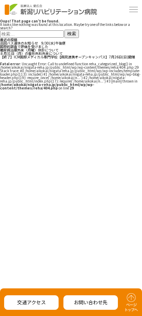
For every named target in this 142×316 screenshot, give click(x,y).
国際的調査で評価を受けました (24, 46)
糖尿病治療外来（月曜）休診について (29, 49)
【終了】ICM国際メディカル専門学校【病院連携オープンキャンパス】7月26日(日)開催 (67, 56)
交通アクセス (31, 302)
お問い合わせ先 (91, 302)
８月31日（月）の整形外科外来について (31, 53)
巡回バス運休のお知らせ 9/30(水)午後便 (32, 43)
